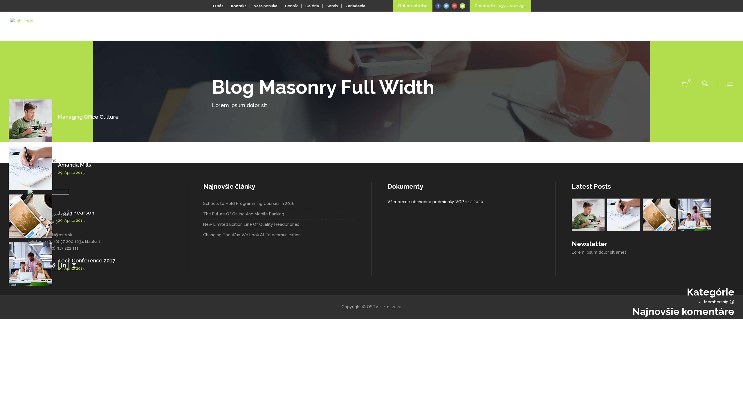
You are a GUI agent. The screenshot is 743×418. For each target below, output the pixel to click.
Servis (332, 6)
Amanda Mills (74, 165)
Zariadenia (355, 6)
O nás (218, 6)
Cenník (291, 6)
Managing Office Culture (88, 117)
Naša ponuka (265, 6)
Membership (716, 302)
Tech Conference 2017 (86, 260)
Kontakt (238, 6)
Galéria (312, 6)
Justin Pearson (76, 213)
